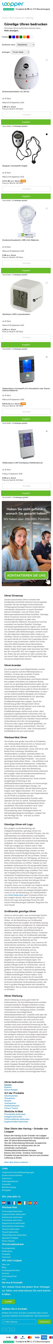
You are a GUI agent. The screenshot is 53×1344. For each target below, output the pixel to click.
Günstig (29, 18)
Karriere (5, 1273)
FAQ (4, 1279)
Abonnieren (44, 1321)
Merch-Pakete (8, 1241)
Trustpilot (23, 9)
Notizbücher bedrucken (12, 1217)
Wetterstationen (11, 1105)
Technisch (6, 1257)
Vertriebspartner (9, 1276)
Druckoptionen (8, 1248)
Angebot (26, 122)
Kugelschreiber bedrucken (16, 1121)
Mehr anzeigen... (11, 30)
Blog (4, 1267)
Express (7, 1087)
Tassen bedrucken (10, 1232)
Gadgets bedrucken (13, 1116)
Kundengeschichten (11, 1270)
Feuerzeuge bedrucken (12, 1211)
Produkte (6, 1254)
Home (4, 18)
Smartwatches (11, 1095)
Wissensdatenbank (13, 1244)
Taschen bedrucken (10, 1229)
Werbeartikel (9, 1207)
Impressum (7, 1178)
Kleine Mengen (11, 1089)
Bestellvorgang (9, 1187)
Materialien (7, 1251)
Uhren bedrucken (16, 18)
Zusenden (6, 1184)
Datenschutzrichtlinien (12, 1175)
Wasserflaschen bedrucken (14, 1235)
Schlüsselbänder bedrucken (16, 1119)
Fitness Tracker (11, 1108)
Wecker (7, 1100)
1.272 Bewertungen (40, 9)
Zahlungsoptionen (10, 1181)
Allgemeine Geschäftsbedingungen (18, 1172)
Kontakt (8, 1301)
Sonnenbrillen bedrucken (13, 1226)
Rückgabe (6, 1190)
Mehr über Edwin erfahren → (17, 1162)
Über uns (6, 1264)
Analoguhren (10, 1103)
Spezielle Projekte (10, 1238)
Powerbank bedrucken (12, 1220)
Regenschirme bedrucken (13, 1223)
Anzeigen (26, 114)
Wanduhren (9, 1098)
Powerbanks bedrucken (15, 1114)
